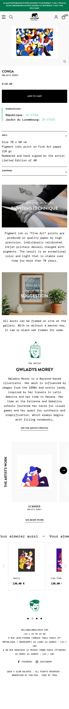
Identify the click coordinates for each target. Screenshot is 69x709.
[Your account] (56, 17)
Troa (54, 675)
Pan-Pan (33, 675)
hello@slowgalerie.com (34, 630)
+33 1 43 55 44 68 (34, 634)
